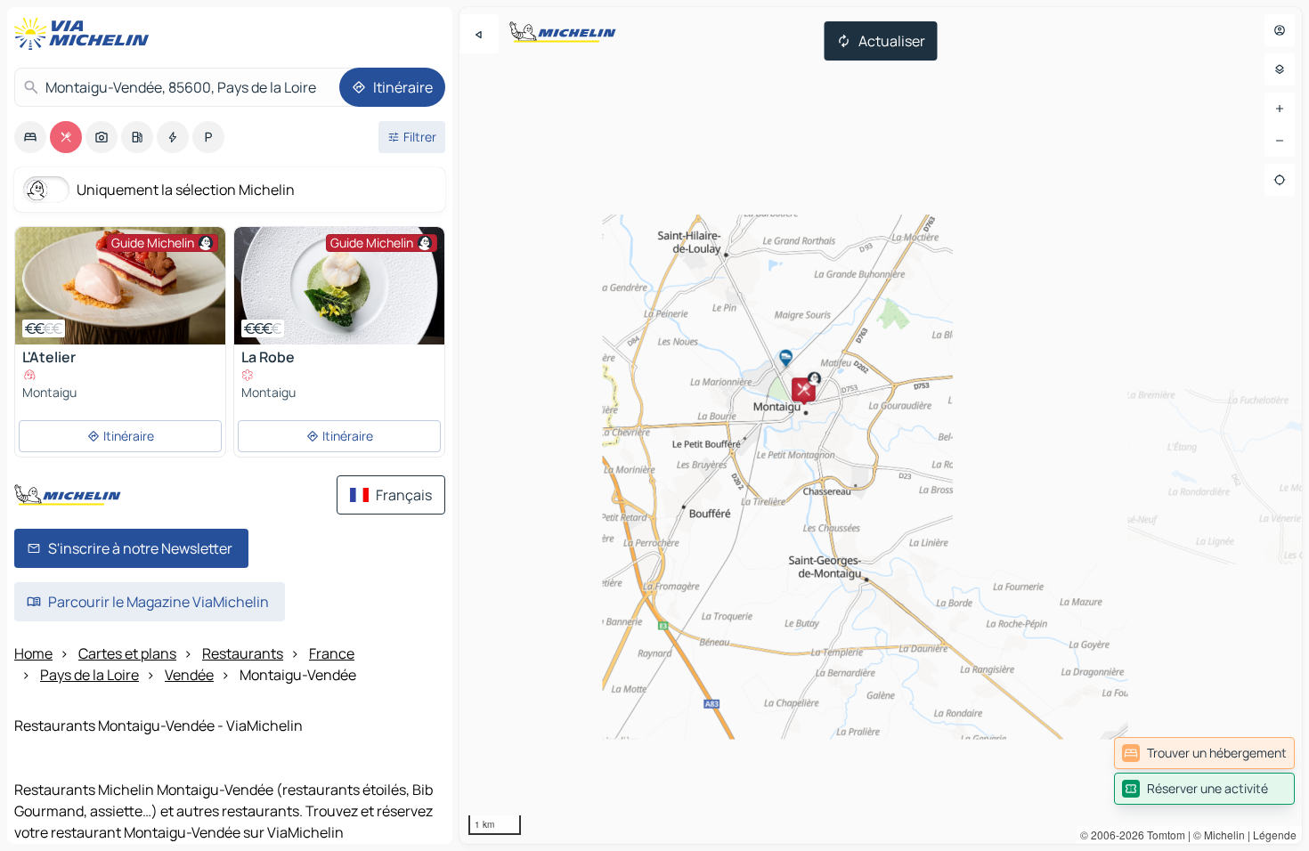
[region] (880, 425)
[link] (1204, 753)
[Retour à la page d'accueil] (85, 33)
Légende (1275, 834)
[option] (30, 137)
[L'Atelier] (120, 285)
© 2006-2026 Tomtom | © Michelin (1162, 834)
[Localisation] (1279, 180)
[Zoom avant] (1279, 109)
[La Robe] (339, 285)
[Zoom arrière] (1279, 141)
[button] (803, 389)
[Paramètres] (1279, 69)
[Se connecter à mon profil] (1279, 30)
